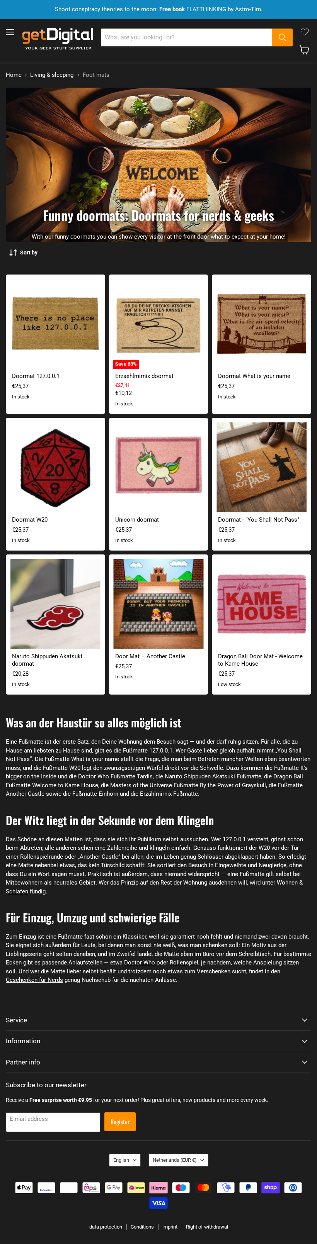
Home (14, 75)
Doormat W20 (30, 519)
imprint (169, 1227)
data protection (105, 1227)
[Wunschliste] (305, 32)
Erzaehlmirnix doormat (144, 376)
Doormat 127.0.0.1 (36, 376)
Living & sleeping (51, 75)
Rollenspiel (184, 962)
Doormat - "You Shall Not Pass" (258, 519)
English (121, 1160)
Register (120, 1121)
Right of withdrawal (207, 1227)
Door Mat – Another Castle (150, 656)
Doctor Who (139, 962)
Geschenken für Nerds (34, 979)
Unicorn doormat (137, 519)
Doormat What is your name (254, 376)
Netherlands (175, 1160)
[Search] (282, 37)
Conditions (142, 1227)
